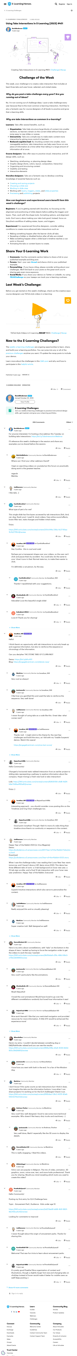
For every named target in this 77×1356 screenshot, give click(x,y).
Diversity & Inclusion (59, 1336)
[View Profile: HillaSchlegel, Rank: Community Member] (13, 1165)
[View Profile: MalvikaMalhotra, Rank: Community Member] (13, 456)
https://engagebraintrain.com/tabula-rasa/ (31, 662)
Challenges (33, 1319)
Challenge (55, 70)
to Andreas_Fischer (49, 1127)
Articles (55, 1309)
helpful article (27, 364)
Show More (15, 627)
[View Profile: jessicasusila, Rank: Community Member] (13, 691)
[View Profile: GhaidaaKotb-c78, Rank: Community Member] (13, 596)
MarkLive (19, 673)
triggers (31, 191)
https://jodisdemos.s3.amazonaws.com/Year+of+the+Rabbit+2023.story (39, 857)
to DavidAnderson (49, 455)
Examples (10, 1336)
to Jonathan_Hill (51, 578)
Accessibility (57, 1339)
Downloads (10, 1333)
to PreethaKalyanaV (47, 1228)
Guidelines (33, 1330)
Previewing (14, 193)
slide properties (51, 191)
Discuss (9, 1326)
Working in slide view (19, 188)
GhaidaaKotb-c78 (22, 595)
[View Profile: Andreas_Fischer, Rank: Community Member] (13, 1109)
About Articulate (58, 1326)
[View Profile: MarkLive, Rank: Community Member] (13, 674)
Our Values (56, 1333)
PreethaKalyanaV (20, 1188)
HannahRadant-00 (20, 942)
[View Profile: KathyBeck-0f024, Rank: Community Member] (13, 613)
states (37, 191)
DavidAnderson (17, 28)
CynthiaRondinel (19, 504)
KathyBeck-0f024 (22, 612)
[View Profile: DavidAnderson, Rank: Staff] (8, 29)
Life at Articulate (58, 1345)
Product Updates (58, 1313)
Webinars (33, 1316)
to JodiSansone (43, 729)
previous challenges (14, 353)
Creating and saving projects (22, 183)
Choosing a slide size (19, 186)
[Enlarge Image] (38, 50)
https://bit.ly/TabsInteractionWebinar (47, 436)
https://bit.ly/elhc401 (23, 659)
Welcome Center (35, 1326)
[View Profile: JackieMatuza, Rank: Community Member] (13, 905)
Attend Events (11, 1345)
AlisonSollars (18, 1037)
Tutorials (32, 1313)
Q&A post (44, 361)
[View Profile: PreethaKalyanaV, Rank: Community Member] (11, 1190)
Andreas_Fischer (22, 1108)
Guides (32, 1309)
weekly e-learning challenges (22, 347)
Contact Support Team (37, 1336)
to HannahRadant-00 (47, 969)
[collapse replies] (4, 428)
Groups (9, 1342)
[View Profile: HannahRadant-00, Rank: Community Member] (11, 943)
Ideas (8, 1339)
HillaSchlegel (20, 1164)
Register (62, 4)
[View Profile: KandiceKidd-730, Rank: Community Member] (13, 1249)
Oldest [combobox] (69, 422)
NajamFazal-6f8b (19, 761)
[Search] (56, 4)
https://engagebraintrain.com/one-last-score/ (33, 745)
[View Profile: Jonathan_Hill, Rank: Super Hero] (13, 545)
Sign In (69, 4)
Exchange (10, 1330)
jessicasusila (20, 690)
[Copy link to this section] (56, 78)
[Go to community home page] (20, 4)
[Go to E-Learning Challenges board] (10, 411)
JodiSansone (18, 487)
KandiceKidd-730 (22, 1247)
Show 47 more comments (18, 1287)
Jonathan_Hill (21, 543)
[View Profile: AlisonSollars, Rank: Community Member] (11, 1039)
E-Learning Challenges (13, 10)
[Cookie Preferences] (3, 1353)
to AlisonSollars (45, 1062)
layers (24, 191)
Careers (55, 1342)
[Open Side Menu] (5, 3)
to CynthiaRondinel (42, 543)
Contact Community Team (38, 1333)
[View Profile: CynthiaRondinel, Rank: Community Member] (11, 505)
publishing (27, 193)
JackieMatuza (21, 903)
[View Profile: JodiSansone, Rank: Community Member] (11, 488)
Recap (63, 70)
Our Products (57, 1330)
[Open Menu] (71, 10)
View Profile (25, 402)
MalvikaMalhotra (22, 455)
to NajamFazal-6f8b (42, 800)
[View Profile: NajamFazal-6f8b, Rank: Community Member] (11, 762)
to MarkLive (46, 1108)
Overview (10, 1353)
